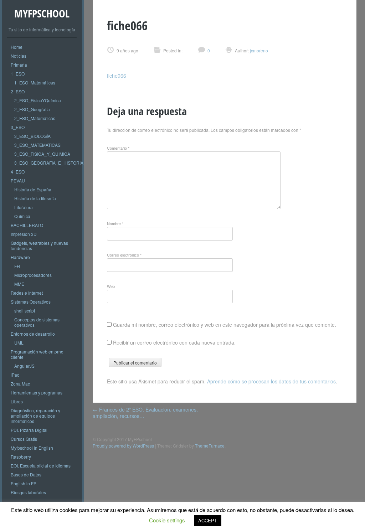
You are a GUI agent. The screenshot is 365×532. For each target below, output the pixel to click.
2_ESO (18, 91)
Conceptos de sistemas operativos (37, 322)
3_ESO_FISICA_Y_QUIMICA (42, 154)
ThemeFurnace (210, 446)
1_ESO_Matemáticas (34, 82)
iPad (15, 375)
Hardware (20, 257)
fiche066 (116, 75)
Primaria (19, 65)
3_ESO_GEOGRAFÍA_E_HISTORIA (48, 163)
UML (19, 343)
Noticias (18, 56)
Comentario (118, 148)
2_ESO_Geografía (32, 109)
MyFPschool (42, 13)
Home (16, 47)
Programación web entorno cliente (37, 354)
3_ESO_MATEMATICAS (37, 145)
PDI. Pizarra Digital (29, 430)
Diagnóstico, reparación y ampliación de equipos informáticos (35, 415)
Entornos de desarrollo (33, 334)
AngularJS (24, 366)
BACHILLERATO (27, 225)
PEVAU (18, 180)
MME (19, 284)
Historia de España (32, 189)
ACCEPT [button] (207, 520)
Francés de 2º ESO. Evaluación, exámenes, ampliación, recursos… (145, 412)
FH (17, 266)
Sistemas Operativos (31, 302)
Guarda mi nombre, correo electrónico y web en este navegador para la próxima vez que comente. (224, 324)
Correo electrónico (124, 255)
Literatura (23, 207)
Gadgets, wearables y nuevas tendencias (39, 245)
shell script (24, 311)
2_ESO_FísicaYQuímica (37, 100)
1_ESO (18, 74)
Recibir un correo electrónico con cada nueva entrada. (174, 342)
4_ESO (18, 172)
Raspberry (21, 457)
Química (22, 216)
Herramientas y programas (36, 392)
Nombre (115, 223)
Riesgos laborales (28, 492)
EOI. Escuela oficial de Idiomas (41, 466)
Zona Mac (20, 384)
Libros (17, 401)
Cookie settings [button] (167, 520)
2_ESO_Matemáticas (34, 118)
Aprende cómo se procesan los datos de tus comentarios (271, 381)
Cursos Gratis (24, 439)
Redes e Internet (27, 293)
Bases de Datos (26, 474)
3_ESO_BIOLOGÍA (32, 136)
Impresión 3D (24, 234)
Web (111, 286)
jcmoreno (258, 50)
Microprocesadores (33, 275)
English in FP (23, 483)
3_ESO (18, 127)
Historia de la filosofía (35, 198)
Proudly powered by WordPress (123, 446)
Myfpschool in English (32, 448)
